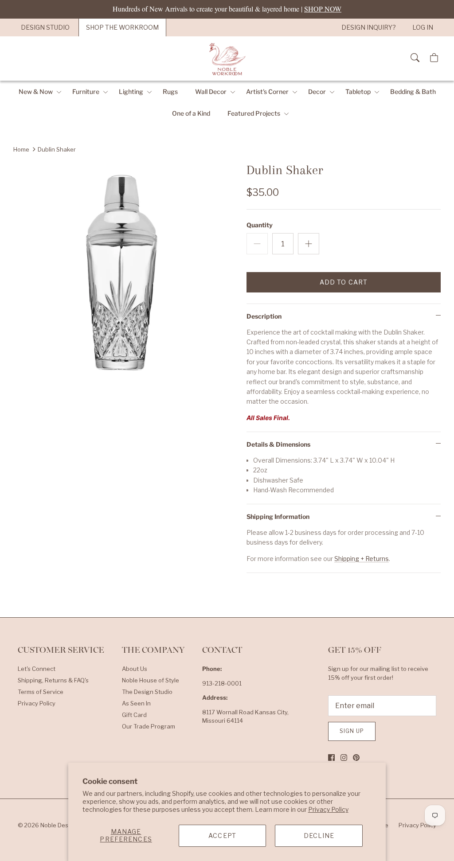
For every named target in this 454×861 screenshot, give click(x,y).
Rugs (170, 91)
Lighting (131, 91)
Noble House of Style (150, 680)
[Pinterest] (356, 757)
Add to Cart (344, 282)
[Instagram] (343, 757)
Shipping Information (278, 516)
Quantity (260, 225)
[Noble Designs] (227, 58)
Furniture (85, 91)
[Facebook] (331, 757)
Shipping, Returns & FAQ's (53, 680)
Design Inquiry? (368, 27)
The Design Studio (147, 691)
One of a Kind (191, 113)
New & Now (36, 91)
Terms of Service (40, 691)
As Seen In (136, 703)
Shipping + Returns (361, 558)
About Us (134, 668)
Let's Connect (36, 668)
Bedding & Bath (413, 91)
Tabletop (358, 91)
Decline (319, 835)
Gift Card (134, 714)
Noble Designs (60, 825)
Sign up (352, 731)
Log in (422, 27)
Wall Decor (211, 91)
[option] (120, 269)
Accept (222, 835)
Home (21, 149)
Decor (317, 91)
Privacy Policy (328, 809)
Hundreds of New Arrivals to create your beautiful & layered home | (227, 8)
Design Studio (45, 27)
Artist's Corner (267, 91)
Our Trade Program (148, 726)
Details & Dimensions (278, 444)
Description (264, 316)
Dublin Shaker (57, 149)
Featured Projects (253, 113)
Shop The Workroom (122, 27)
